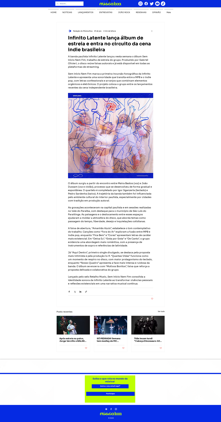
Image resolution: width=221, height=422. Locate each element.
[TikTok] (163, 3)
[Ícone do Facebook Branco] (111, 409)
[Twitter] (152, 3)
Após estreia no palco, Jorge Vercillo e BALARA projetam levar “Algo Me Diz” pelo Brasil (72, 339)
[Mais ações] (151, 31)
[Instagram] (140, 3)
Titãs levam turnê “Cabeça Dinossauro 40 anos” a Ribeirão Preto (147, 339)
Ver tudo (161, 311)
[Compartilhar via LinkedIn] (80, 292)
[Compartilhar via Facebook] (69, 292)
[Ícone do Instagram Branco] (116, 409)
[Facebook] (146, 3)
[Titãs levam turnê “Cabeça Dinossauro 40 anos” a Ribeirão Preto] (148, 325)
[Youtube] (157, 3)
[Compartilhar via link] (86, 292)
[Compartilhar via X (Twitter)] (75, 292)
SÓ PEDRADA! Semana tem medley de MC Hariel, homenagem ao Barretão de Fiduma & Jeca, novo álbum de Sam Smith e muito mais (110, 339)
